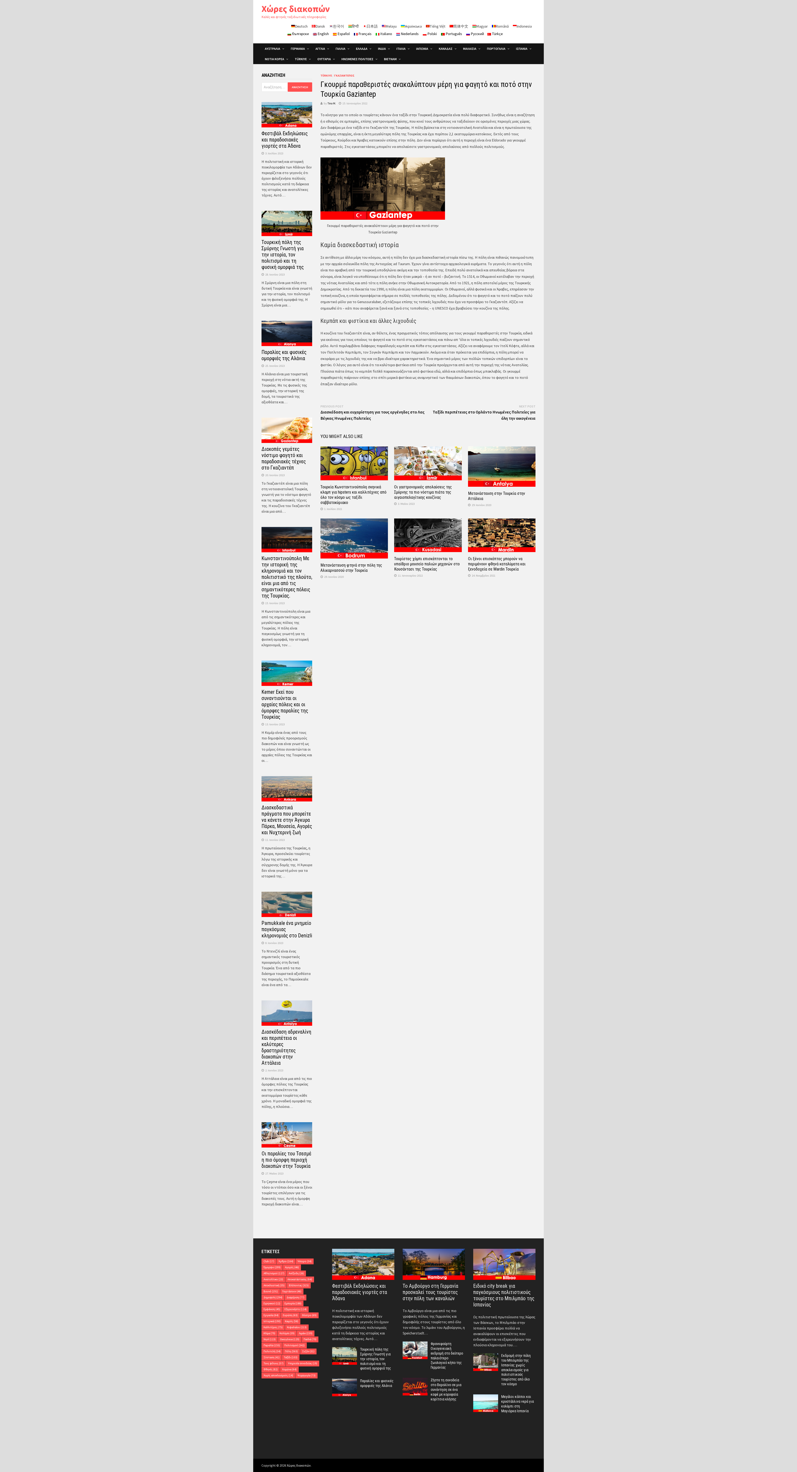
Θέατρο (309, 1315)
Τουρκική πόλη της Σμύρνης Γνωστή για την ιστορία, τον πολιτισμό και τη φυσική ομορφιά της (283, 254)
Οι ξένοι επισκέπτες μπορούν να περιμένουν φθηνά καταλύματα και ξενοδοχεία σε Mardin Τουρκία (497, 564)
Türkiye (326, 75)
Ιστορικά (272, 1321)
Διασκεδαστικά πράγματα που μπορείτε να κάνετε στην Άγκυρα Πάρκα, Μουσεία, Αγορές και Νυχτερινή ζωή (287, 820)
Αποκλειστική (274, 1285)
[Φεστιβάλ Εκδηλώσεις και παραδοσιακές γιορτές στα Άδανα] (363, 1264)
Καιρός (291, 1321)
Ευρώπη (290, 1315)
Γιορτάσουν (291, 1291)
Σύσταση (272, 1357)
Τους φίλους (274, 1363)
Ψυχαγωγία (306, 1375)
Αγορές (292, 1267)
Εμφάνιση (272, 1309)
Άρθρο (286, 1261)
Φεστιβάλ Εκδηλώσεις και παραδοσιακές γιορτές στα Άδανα (285, 139)
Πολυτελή (272, 1351)
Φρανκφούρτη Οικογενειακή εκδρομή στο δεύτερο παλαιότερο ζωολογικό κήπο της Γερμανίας (447, 1356)
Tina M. (332, 103)
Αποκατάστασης (299, 1279)
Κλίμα (269, 1333)
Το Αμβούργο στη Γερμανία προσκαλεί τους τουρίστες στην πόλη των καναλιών (430, 1292)
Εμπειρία (293, 1303)
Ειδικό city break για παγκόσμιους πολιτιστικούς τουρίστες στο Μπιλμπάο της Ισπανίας (503, 1295)
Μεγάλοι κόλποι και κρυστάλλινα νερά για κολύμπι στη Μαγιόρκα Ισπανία (517, 1403)
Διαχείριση (295, 1297)
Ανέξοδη (296, 1273)
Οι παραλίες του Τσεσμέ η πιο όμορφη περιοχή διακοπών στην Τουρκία (286, 1160)
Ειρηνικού (272, 1303)
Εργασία (271, 1315)
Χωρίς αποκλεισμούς (278, 1375)
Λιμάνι (305, 1333)
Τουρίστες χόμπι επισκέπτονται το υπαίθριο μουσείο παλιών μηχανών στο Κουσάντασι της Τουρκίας (427, 564)
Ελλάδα (361, 48)
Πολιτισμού (294, 1345)
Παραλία (272, 1345)
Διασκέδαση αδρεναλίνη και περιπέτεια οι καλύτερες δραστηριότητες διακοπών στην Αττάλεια (286, 1047)
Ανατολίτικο (273, 1279)
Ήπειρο (305, 1261)
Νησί (270, 1339)
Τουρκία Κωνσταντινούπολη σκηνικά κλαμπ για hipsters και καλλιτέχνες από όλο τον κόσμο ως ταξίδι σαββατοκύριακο (353, 494)
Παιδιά (310, 1339)
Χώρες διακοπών (296, 8)
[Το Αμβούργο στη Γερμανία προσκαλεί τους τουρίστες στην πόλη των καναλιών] (434, 1264)
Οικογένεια (289, 1339)
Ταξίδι (290, 1357)
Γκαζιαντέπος (344, 75)
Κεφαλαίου (297, 1327)
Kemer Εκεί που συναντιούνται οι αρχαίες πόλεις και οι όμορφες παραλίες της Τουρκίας (285, 704)
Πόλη (291, 1351)
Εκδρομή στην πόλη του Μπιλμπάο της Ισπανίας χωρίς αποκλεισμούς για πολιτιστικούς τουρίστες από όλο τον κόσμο (516, 1369)
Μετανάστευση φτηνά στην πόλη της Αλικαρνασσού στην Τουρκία (351, 568)
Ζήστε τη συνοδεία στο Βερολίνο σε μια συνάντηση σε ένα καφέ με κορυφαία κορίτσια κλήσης (446, 1389)
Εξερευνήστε (296, 1309)
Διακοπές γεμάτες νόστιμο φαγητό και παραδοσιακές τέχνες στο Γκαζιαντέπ (284, 458)
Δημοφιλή (273, 1297)
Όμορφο (272, 1267)
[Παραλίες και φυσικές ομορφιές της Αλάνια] (344, 1381)
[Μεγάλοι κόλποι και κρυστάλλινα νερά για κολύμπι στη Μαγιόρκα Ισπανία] (485, 1397)
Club (269, 1261)
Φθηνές (271, 1369)
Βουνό (271, 1291)
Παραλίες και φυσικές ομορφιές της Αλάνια (284, 355)
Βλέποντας (299, 1285)
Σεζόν (308, 1351)
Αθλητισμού (274, 1273)
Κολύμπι (287, 1333)
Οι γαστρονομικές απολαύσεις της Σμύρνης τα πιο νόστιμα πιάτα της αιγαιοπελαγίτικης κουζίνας (423, 492)
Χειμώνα (289, 1369)
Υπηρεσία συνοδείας (302, 1363)
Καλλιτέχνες (273, 1327)
